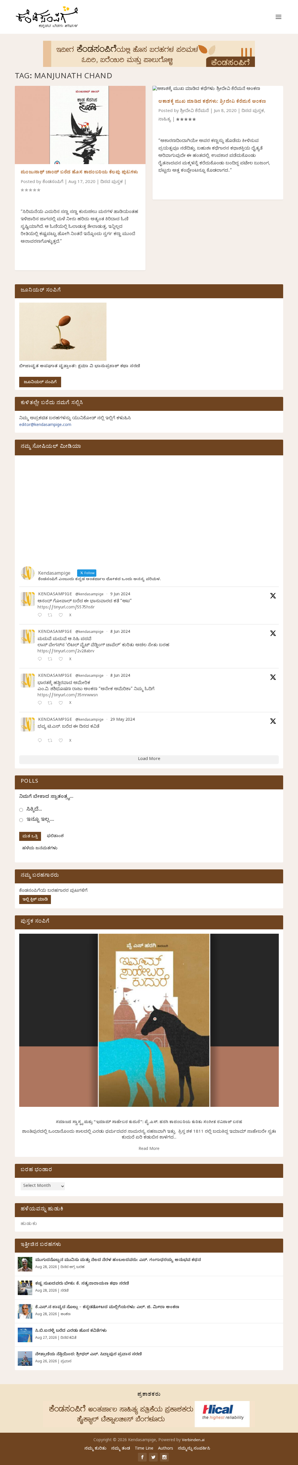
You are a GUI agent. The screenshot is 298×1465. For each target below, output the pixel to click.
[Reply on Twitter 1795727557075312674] (41, 741)
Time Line (144, 1449)
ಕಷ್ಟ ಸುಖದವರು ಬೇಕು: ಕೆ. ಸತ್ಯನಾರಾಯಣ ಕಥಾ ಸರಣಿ (82, 1284)
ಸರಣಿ (64, 1291)
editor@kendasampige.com (45, 425)
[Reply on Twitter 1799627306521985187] (41, 616)
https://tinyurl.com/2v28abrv (66, 652)
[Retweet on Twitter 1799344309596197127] (51, 660)
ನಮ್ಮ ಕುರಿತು (95, 1449)
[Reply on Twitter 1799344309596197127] (41, 660)
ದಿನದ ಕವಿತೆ (68, 1338)
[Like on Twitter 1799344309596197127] (62, 660)
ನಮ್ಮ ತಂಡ (120, 1449)
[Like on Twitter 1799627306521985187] (62, 616)
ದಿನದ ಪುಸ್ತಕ (111, 182)
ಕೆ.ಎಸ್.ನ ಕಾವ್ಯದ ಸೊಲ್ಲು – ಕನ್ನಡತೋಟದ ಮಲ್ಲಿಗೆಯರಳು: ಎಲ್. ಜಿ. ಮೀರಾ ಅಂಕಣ (107, 1307)
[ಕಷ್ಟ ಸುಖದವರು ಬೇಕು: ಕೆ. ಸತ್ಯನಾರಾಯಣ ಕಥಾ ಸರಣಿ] (25, 1288)
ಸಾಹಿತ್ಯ (164, 120)
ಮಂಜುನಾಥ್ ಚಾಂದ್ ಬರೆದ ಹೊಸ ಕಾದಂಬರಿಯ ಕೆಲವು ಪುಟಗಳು (79, 173)
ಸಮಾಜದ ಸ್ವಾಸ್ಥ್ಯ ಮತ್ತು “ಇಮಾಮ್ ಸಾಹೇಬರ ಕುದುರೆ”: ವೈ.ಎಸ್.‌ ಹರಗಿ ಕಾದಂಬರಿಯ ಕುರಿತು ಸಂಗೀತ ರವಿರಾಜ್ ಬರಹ (149, 1122)
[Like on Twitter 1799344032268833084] (62, 704)
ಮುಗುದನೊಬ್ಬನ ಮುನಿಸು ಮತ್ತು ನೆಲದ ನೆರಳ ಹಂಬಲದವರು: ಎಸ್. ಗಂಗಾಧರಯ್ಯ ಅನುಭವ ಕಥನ (118, 1260)
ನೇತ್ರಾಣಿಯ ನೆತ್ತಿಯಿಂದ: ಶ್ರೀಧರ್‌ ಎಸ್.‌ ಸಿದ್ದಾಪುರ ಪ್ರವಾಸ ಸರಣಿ (88, 1355)
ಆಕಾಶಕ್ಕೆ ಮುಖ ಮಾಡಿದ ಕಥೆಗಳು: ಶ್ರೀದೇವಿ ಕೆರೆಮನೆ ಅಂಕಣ (212, 102)
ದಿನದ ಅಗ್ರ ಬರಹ (72, 1267)
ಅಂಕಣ (65, 1314)
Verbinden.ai (193, 1440)
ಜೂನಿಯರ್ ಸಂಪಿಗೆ (40, 383)
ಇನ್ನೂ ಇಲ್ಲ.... (40, 820)
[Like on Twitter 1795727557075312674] (62, 741)
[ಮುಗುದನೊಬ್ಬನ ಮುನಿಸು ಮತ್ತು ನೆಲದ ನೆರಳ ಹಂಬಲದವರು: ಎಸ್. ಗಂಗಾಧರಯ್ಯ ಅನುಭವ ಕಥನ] (25, 1264)
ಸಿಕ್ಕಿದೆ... (34, 810)
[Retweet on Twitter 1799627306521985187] (51, 616)
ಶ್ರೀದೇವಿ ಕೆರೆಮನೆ (194, 111)
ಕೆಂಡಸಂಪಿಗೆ (52, 182)
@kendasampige (89, 595)
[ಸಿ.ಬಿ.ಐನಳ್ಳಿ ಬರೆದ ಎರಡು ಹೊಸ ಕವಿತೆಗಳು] (25, 1335)
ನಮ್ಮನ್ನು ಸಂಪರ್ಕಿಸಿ (194, 1449)
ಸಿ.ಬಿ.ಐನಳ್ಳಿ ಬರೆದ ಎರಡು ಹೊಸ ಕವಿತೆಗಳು (71, 1331)
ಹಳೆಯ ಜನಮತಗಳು (39, 849)
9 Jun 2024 (120, 595)
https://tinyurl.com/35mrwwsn (68, 696)
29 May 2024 (122, 720)
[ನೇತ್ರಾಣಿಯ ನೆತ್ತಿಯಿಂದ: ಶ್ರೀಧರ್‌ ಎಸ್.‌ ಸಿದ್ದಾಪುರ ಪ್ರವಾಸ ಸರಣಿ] (25, 1358)
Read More (149, 1149)
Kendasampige (55, 595)
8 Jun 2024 (120, 632)
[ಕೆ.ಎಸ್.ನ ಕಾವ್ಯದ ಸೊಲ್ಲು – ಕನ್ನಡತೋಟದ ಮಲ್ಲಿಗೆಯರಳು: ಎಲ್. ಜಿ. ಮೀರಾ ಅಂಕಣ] (25, 1311)
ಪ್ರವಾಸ (66, 1361)
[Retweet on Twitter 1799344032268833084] (51, 704)
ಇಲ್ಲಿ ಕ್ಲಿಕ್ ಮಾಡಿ (35, 900)
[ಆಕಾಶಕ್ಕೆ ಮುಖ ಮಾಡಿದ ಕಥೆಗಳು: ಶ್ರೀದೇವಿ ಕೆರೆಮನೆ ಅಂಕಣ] (217, 89)
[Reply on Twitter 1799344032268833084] (41, 704)
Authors (165, 1449)
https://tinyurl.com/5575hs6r (66, 608)
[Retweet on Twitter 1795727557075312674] (51, 741)
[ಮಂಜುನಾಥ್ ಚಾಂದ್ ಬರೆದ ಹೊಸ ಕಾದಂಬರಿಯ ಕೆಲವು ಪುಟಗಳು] (80, 125)
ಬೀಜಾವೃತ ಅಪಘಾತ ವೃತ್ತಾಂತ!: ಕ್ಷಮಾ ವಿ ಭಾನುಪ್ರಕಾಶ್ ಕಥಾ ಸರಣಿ (79, 367)
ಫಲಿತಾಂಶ (55, 836)
